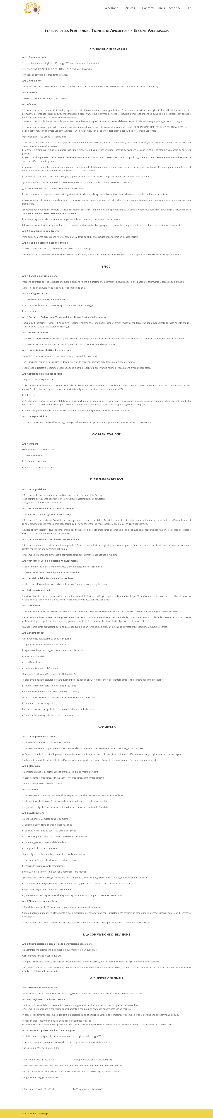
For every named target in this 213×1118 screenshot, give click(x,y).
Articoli (130, 8)
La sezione (111, 8)
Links (161, 8)
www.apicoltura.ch (169, 254)
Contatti (148, 8)
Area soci (175, 8)
